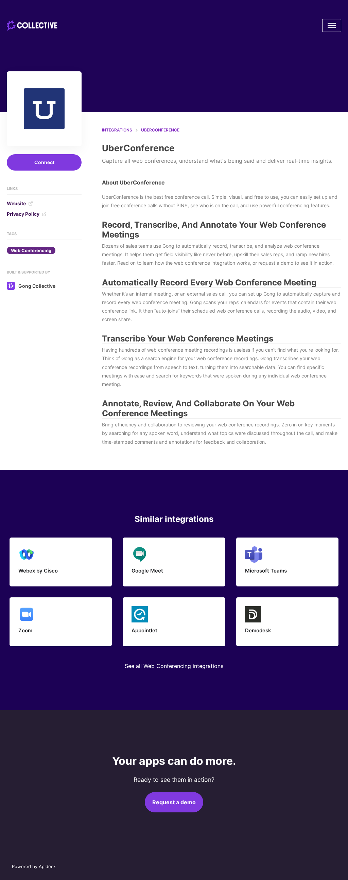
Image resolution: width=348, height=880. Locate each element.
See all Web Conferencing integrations (174, 666)
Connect (44, 162)
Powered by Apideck (34, 866)
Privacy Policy (23, 214)
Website (16, 203)
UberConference (160, 130)
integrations (117, 130)
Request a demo (174, 802)
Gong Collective (36, 286)
